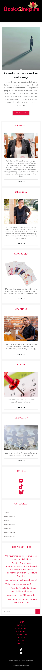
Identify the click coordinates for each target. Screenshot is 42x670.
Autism (6, 513)
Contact (21, 643)
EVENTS (21, 637)
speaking (21, 631)
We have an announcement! (18, 584)
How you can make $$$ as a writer (20, 595)
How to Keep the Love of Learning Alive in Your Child (21, 601)
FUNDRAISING (21, 634)
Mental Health (9, 532)
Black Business (9, 517)
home (21, 622)
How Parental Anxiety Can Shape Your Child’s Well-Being (21, 589)
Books (6, 521)
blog (21, 640)
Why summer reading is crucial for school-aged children (21, 557)
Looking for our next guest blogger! (21, 580)
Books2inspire (9, 524)
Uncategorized (9, 536)
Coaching (7, 528)
